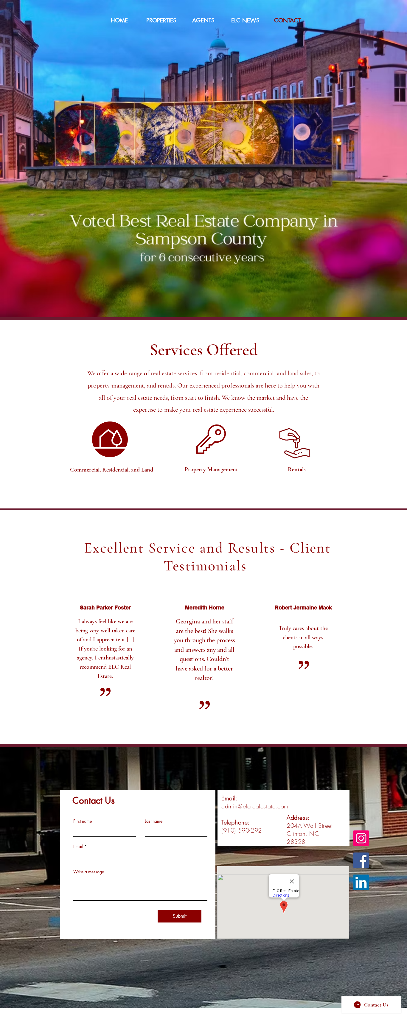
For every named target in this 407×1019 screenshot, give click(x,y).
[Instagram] (361, 838)
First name (82, 821)
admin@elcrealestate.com (255, 806)
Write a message (88, 872)
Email (78, 846)
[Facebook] (361, 860)
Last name (153, 821)
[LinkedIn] (361, 882)
